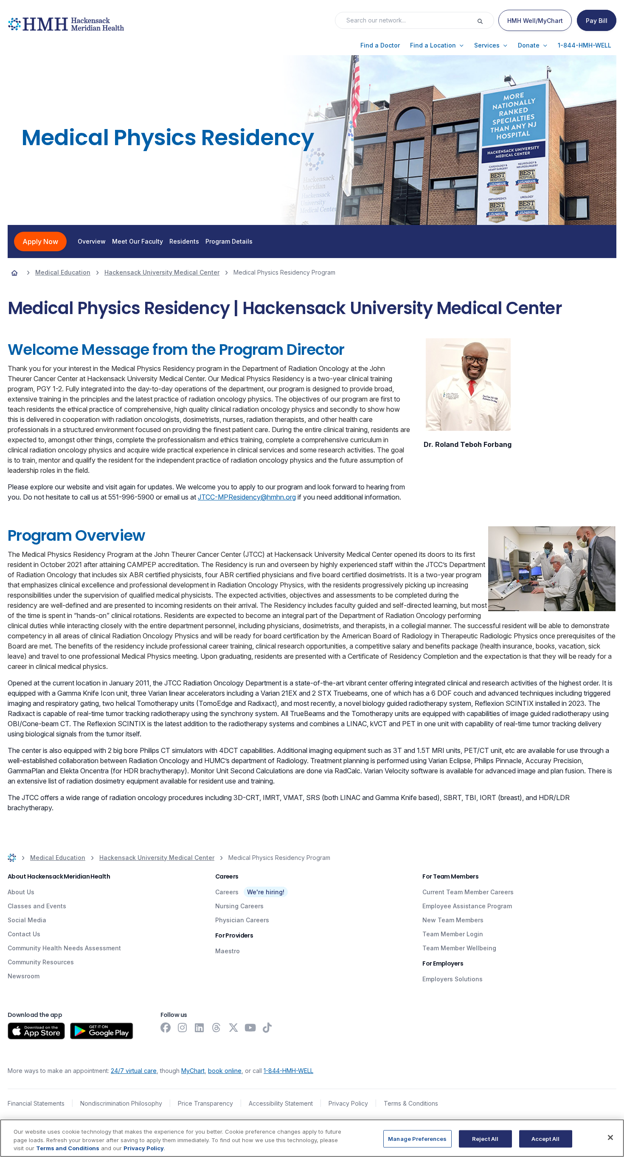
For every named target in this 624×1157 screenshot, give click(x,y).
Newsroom (23, 976)
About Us (21, 892)
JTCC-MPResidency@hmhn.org (247, 497)
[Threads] (216, 1027)
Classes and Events (37, 906)
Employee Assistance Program (467, 906)
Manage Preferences (417, 1138)
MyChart (193, 1070)
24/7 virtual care (134, 1070)
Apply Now (40, 241)
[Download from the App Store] (36, 1030)
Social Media (27, 920)
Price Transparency (205, 1103)
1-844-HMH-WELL (288, 1070)
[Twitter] (233, 1027)
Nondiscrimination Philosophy (121, 1103)
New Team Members (452, 920)
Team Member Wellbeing (459, 948)
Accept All (545, 1138)
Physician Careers (242, 920)
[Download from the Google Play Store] (101, 1030)
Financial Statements (36, 1103)
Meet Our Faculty (137, 241)
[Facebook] (165, 1027)
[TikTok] (267, 1027)
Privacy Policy (348, 1103)
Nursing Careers (239, 906)
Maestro (227, 951)
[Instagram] (182, 1027)
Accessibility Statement (281, 1103)
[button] (380, 45)
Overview (92, 241)
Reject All (485, 1138)
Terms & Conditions (411, 1103)
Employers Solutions (452, 979)
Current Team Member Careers (468, 892)
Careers (227, 892)
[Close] (610, 1137)
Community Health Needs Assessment (64, 948)
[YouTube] (250, 1027)
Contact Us (24, 934)
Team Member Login (452, 934)
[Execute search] (485, 20)
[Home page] (14, 272)
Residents (184, 241)
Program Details (229, 241)
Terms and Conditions (67, 1148)
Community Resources (41, 962)
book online (225, 1070)
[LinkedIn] (199, 1027)
